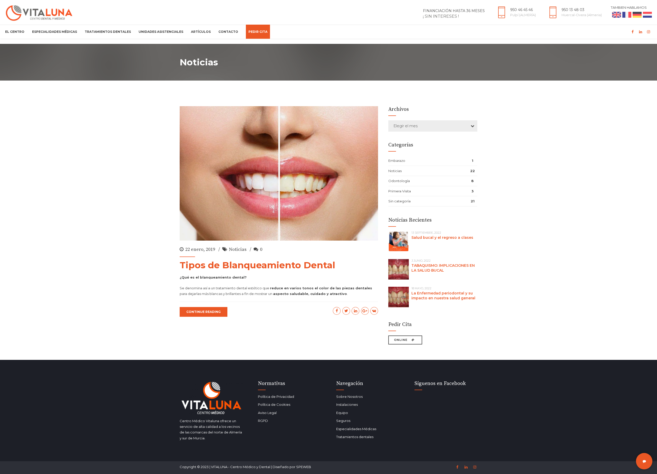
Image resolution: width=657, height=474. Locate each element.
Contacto (228, 32)
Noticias (237, 249)
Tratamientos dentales (354, 437)
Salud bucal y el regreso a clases (442, 237)
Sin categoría (399, 201)
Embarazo (396, 161)
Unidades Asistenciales (161, 32)
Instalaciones (347, 404)
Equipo (342, 413)
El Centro (14, 32)
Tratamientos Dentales (108, 32)
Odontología (399, 181)
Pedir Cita (257, 32)
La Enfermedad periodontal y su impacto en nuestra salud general (443, 295)
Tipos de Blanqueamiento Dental (257, 265)
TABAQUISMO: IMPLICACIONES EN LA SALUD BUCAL (443, 268)
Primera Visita (399, 191)
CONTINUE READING (203, 312)
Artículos (201, 32)
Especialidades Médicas (54, 32)
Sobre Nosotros (349, 396)
